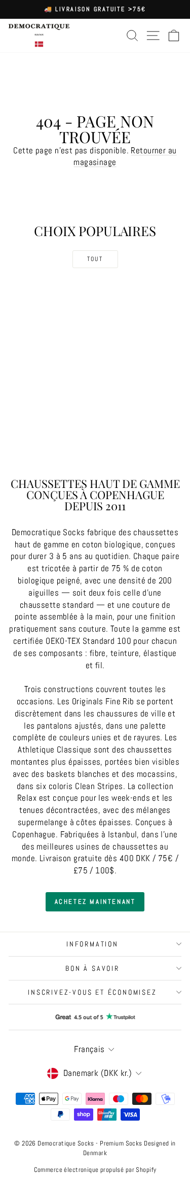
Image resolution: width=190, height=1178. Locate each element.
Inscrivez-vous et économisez (92, 992)
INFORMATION (92, 943)
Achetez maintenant (95, 901)
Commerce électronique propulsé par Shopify (95, 1169)
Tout (95, 259)
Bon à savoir (92, 968)
